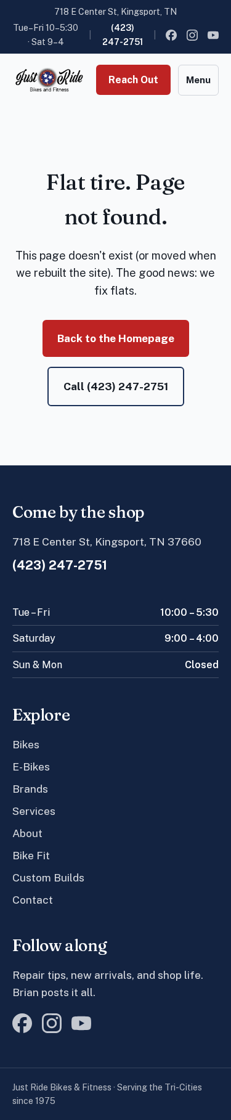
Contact (32, 899)
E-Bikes (31, 766)
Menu (198, 80)
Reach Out (133, 80)
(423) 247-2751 (122, 34)
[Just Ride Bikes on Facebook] (171, 35)
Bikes (25, 744)
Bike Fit (31, 855)
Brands (30, 788)
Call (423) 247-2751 (115, 386)
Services (33, 810)
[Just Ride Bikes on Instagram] (192, 35)
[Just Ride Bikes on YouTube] (213, 35)
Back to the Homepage (115, 338)
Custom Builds (48, 877)
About (27, 833)
